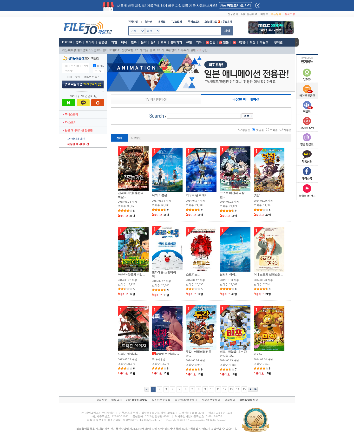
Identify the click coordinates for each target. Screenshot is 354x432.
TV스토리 (70, 122)
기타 (199, 42)
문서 (154, 42)
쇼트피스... (193, 274)
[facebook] (307, 181)
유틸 (189, 42)
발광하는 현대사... (167, 354)
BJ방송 (241, 42)
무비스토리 (71, 114)
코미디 (138, 50)
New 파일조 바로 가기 (235, 5)
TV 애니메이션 (76, 138)
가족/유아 (183, 50)
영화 (79, 42)
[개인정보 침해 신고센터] (307, 198)
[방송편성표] (307, 147)
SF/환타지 (114, 50)
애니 (124, 42)
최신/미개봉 (69, 50)
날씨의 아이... (228, 274)
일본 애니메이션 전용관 (78, 130)
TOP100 (66, 42)
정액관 (278, 42)
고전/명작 (171, 50)
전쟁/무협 (127, 50)
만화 (134, 42)
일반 (193, 50)
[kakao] (307, 164)
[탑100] (307, 82)
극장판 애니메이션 (78, 144)
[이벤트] (307, 114)
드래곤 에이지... (128, 354)
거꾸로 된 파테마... (198, 195)
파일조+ (265, 42)
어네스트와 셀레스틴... (268, 274)
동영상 (102, 42)
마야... (258, 354)
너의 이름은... (160, 195)
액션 (146, 50)
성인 (212, 42)
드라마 (90, 42)
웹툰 (226, 42)
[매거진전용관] (307, 98)
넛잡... (258, 195)
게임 (114, 42)
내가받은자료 (249, 14)
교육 (163, 42)
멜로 (152, 50)
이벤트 (264, 14)
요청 (253, 42)
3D (90, 50)
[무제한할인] (307, 130)
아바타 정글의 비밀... (131, 274)
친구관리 (233, 14)
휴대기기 (176, 42)
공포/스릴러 (101, 50)
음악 (144, 42)
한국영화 (82, 50)
